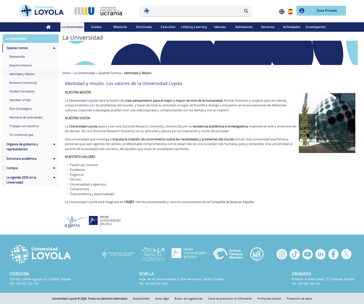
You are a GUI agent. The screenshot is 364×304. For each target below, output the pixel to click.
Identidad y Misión (21, 74)
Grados (96, 27)
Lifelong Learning (194, 27)
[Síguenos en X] (346, 254)
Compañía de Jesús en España (232, 202)
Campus (12, 168)
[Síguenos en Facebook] (333, 254)
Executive (168, 27)
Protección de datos (299, 298)
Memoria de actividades (26, 117)
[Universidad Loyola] (50, 254)
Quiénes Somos (17, 48)
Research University (23, 83)
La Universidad (72, 27)
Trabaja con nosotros (24, 126)
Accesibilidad (141, 298)
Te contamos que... (22, 135)
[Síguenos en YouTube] (307, 254)
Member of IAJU (20, 100)
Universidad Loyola (83, 100)
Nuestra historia (20, 65)
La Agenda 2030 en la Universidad (21, 179)
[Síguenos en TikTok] (294, 254)
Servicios (267, 27)
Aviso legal (162, 298)
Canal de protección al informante (230, 298)
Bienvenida (17, 57)
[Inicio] (42, 11)
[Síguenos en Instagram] (282, 254)
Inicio (48, 27)
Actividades (291, 27)
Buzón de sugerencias (188, 298)
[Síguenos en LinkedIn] (320, 254)
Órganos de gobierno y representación (22, 146)
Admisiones (244, 27)
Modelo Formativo (21, 91)
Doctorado (144, 27)
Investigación (316, 27)
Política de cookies (269, 298)
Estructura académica (21, 158)
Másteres (120, 27)
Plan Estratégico (20, 109)
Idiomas (220, 27)
